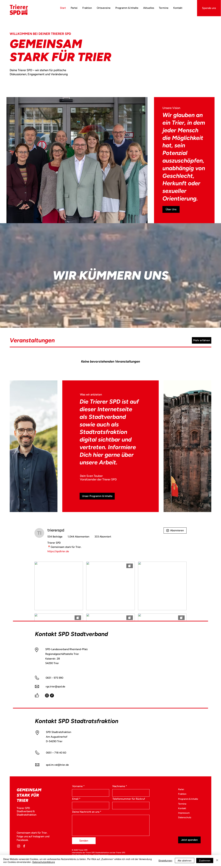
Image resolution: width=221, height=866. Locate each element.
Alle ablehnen (185, 860)
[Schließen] (217, 860)
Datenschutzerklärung (43, 862)
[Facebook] (52, 695)
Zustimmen (204, 860)
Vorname (77, 786)
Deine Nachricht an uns (85, 812)
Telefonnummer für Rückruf (128, 799)
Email (75, 799)
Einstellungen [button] (165, 860)
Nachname (118, 786)
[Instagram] (47, 695)
